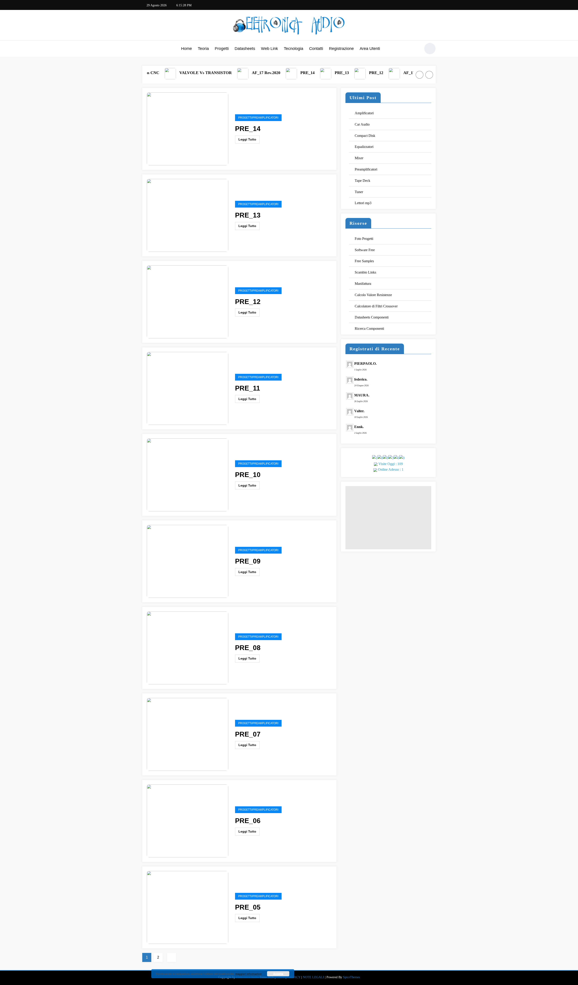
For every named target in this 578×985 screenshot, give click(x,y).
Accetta (278, 974)
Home (186, 48)
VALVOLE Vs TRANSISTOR (184, 72)
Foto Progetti (364, 239)
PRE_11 (247, 388)
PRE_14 (286, 72)
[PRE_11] (187, 388)
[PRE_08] (187, 647)
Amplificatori (364, 113)
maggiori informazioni (248, 974)
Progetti (222, 48)
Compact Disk (365, 136)
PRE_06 (248, 820)
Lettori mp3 (363, 203)
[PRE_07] (187, 734)
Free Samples (364, 261)
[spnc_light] (430, 48)
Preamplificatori (366, 169)
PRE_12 (354, 72)
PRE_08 (248, 647)
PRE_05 (248, 907)
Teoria (203, 48)
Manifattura (363, 283)
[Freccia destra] (429, 74)
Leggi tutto (247, 139)
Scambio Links (365, 272)
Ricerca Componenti (369, 328)
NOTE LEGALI (313, 977)
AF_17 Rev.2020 (244, 72)
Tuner (359, 192)
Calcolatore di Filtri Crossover (376, 306)
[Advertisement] (388, 517)
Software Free (365, 250)
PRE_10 (248, 474)
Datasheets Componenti (372, 317)
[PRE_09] (187, 561)
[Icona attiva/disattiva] (145, 49)
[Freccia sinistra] (419, 74)
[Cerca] (415, 49)
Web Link (269, 48)
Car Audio (362, 124)
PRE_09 (248, 561)
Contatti (316, 48)
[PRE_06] (187, 820)
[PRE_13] (187, 215)
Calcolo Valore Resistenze (373, 295)
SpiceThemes (351, 977)
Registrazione (341, 48)
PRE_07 (248, 734)
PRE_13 (320, 72)
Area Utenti (370, 48)
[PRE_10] (187, 474)
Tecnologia (293, 48)
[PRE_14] (187, 128)
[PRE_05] (187, 907)
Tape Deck (362, 180)
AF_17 (387, 72)
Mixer (359, 158)
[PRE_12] (187, 301)
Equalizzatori (364, 147)
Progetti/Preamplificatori (258, 117)
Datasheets (245, 48)
